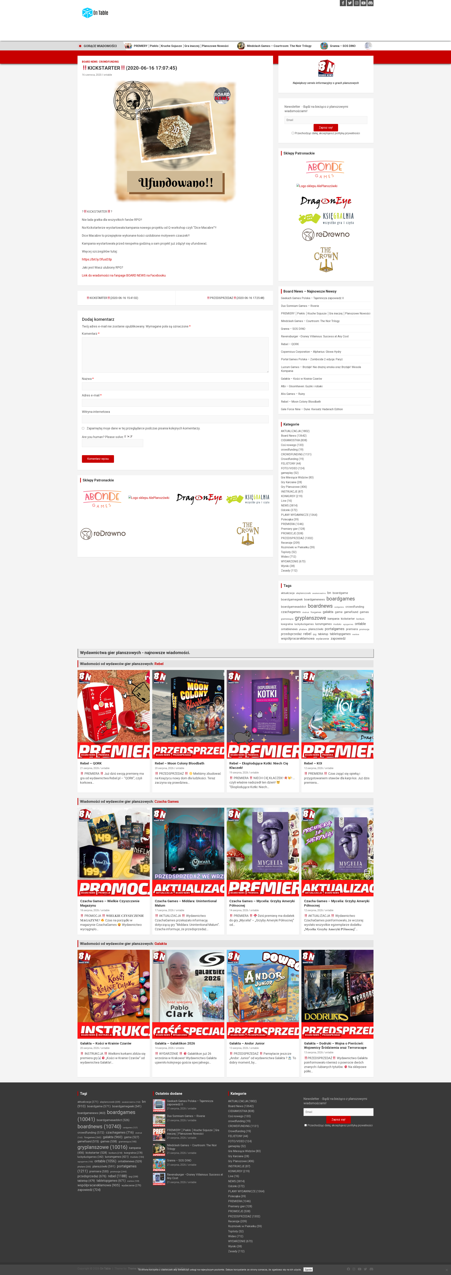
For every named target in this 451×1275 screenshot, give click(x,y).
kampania (333, 618)
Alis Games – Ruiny (293, 394)
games (364, 612)
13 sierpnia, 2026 (238, 1048)
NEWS (285, 505)
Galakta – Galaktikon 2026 (175, 1043)
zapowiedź (338, 638)
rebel (307, 634)
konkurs (360, 619)
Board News (90, 61)
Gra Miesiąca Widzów (294, 477)
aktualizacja (288, 593)
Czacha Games (167, 801)
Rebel (159, 664)
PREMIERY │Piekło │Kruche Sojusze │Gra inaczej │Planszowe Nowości (325, 313)
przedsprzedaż (291, 634)
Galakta (161, 944)
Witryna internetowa (96, 412)
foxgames (316, 612)
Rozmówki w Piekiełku (295, 547)
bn (329, 593)
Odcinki (285, 510)
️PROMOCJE (288, 533)
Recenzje (286, 542)
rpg (314, 634)
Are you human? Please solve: (103, 437)
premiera (352, 629)
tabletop (323, 634)
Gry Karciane (288, 482)
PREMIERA (288, 524)
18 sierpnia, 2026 (89, 910)
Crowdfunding (289, 459)
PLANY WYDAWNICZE (294, 515)
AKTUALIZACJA (291, 431)
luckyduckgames (304, 624)
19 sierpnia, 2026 (238, 772)
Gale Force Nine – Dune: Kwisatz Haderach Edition (312, 409)
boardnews (320, 606)
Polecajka (287, 519)
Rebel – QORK (290, 344)
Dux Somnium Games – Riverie (300, 306)
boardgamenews (314, 599)
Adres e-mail (92, 395)
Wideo (285, 556)
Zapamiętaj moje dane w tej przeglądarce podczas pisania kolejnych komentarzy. (143, 428)
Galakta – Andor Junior (247, 1043)
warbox (355, 634)
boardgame (340, 593)
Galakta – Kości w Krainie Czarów (301, 378)
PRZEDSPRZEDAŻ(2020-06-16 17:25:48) (237, 298)
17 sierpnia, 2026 (164, 910)
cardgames (339, 607)
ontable (108, 74)
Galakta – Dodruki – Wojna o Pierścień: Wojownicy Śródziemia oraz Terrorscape (335, 1045)
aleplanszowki (303, 593)
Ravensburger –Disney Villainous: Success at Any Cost (340, 46)
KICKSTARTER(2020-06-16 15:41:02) (113, 298)
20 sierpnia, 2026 (164, 768)
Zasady (285, 570)
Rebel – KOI (313, 763)
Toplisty (286, 552)
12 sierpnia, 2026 (313, 768)
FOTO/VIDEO (289, 468)
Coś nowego (288, 445)
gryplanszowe (310, 618)
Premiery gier (289, 528)
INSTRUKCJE (289, 491)
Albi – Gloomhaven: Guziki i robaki (302, 386)
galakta (328, 612)
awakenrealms (319, 593)
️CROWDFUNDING (109, 61)
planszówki (315, 629)
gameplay (287, 473)
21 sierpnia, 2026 (89, 768)
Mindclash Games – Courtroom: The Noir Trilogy (209, 46)
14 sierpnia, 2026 (238, 910)
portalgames (334, 629)
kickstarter (348, 618)
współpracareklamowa (297, 638)
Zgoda (308, 1269)
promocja (364, 629)
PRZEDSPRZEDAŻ (292, 538)
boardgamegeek (292, 599)
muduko (337, 624)
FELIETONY (288, 463)
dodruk (305, 612)
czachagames (291, 612)
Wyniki (285, 566)
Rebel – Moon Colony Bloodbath (301, 401)
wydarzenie (322, 638)
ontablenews (289, 629)
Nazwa (88, 379)
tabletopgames (340, 634)
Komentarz (91, 333)
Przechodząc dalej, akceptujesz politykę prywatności (327, 133)
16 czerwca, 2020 (91, 74)
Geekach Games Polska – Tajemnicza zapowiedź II (312, 298)
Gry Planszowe (290, 486)
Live (283, 500)
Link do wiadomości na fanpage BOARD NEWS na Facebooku (124, 275)
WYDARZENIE (289, 561)
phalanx (303, 629)
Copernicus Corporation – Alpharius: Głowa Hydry (311, 351)
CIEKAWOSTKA (290, 440)
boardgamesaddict (293, 606)
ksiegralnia (287, 624)
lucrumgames (323, 624)
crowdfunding (289, 449)
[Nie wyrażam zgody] (446, 1270)
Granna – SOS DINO (273, 46)
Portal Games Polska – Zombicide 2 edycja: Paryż (312, 359)
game (338, 612)
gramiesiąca (287, 619)
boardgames (340, 599)
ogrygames (348, 624)
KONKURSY (288, 496)
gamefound (351, 612)
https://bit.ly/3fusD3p (97, 259)
